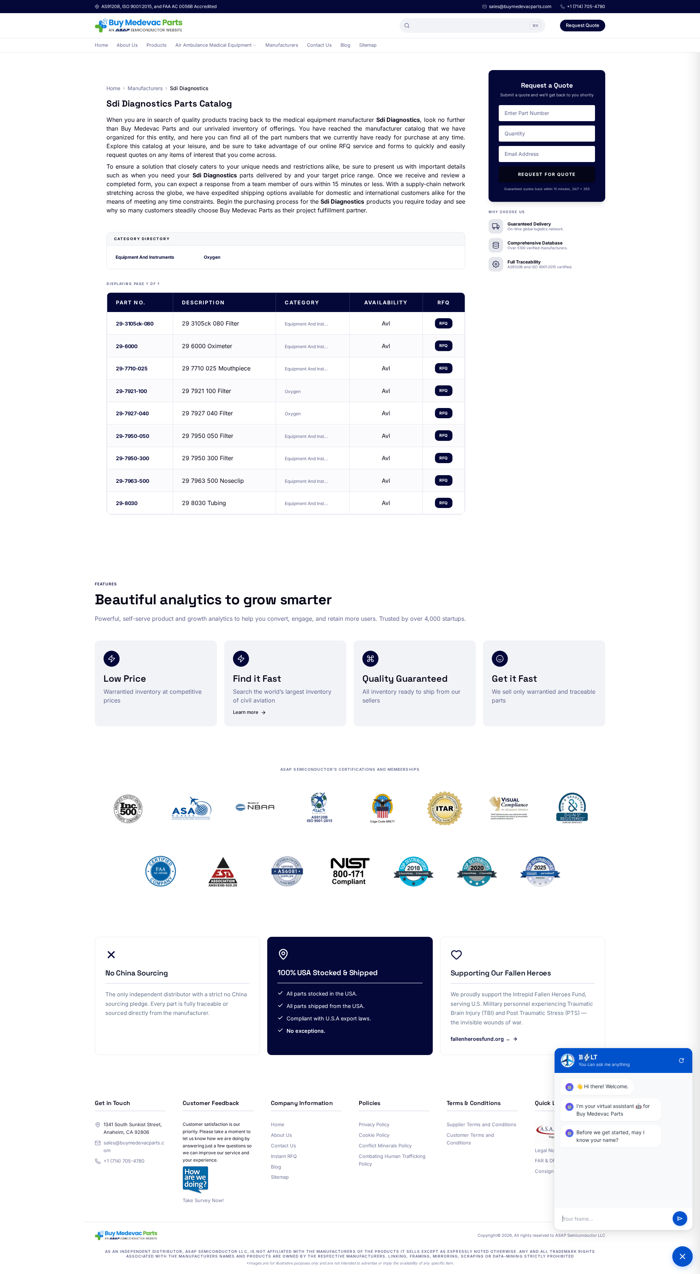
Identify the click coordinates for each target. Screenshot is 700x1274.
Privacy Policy (374, 1124)
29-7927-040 (132, 413)
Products (157, 45)
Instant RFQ (284, 1156)
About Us (127, 45)
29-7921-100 (131, 391)
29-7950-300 (132, 458)
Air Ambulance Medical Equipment (213, 45)
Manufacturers (281, 45)
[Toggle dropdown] (254, 45)
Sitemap (368, 45)
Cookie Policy (374, 1135)
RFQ (443, 323)
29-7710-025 (131, 368)
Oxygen (212, 257)
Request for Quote (547, 174)
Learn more (245, 712)
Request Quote (582, 25)
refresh (681, 1060)
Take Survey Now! (203, 1200)
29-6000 (126, 346)
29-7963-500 (132, 481)
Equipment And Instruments (145, 257)
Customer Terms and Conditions (470, 1139)
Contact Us (319, 45)
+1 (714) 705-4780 (586, 6)
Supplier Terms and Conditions (481, 1124)
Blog (345, 45)
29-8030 (126, 503)
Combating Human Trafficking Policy (392, 1160)
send (680, 1219)
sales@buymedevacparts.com (520, 6)
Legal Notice (549, 1150)
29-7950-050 (132, 436)
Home (101, 45)
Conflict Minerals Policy (385, 1145)
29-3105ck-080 (134, 323)
